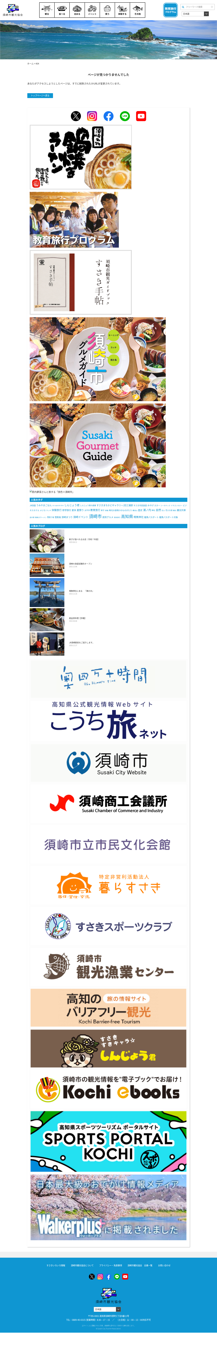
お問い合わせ (164, 1265)
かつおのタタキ (58, 505)
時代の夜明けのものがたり (120, 510)
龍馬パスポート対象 (168, 517)
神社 (153, 510)
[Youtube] (141, 116)
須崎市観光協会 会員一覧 (140, 1265)
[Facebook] (108, 116)
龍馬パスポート (151, 517)
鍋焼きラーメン (40, 517)
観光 (174, 510)
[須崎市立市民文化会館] (108, 844)
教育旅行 (95, 510)
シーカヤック (165, 505)
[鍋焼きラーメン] (81, 157)
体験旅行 (57, 510)
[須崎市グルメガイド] (98, 359)
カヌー (157, 505)
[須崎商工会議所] (108, 803)
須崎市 (95, 516)
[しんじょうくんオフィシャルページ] (108, 1048)
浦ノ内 (147, 510)
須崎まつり (67, 517)
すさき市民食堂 (140, 505)
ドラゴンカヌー (176, 505)
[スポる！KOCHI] (108, 1141)
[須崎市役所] (108, 763)
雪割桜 (58, 517)
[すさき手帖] (81, 282)
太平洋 (87, 510)
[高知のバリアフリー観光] (108, 1008)
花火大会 (169, 510)
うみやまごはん (44, 505)
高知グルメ (107, 517)
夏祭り (80, 510)
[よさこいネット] (108, 721)
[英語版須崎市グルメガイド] (98, 445)
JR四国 (33, 505)
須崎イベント (80, 517)
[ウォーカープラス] (108, 1207)
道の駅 (32, 517)
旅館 (106, 510)
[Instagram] (92, 116)
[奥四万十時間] (108, 679)
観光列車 (181, 510)
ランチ (48, 510)
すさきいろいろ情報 (55, 1265)
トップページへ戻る (40, 95)
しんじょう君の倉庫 (88, 505)
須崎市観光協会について (82, 1265)
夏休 (74, 510)
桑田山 (135, 510)
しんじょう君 (71, 505)
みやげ (150, 505)
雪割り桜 (50, 517)
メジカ (43, 510)
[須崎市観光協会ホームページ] (17, 10)
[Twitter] (76, 116)
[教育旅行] (74, 219)
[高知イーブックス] (108, 1089)
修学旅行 (66, 510)
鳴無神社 (139, 517)
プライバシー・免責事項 (110, 1265)
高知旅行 (117, 517)
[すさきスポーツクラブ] (108, 926)
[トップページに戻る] (108, 1290)
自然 (158, 510)
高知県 (127, 516)
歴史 (140, 510)
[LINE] (125, 116)
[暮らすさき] (108, 885)
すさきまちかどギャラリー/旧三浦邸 (115, 505)
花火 (163, 510)
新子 (103, 510)
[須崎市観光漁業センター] (108, 967)
